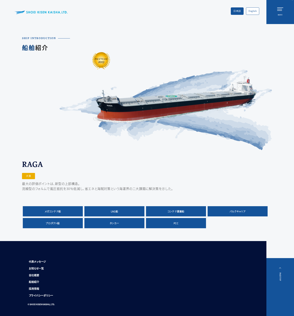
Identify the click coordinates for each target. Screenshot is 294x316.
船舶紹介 (34, 282)
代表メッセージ (37, 261)
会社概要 (34, 275)
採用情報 (34, 288)
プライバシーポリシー (41, 295)
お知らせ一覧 (36, 268)
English (253, 11)
